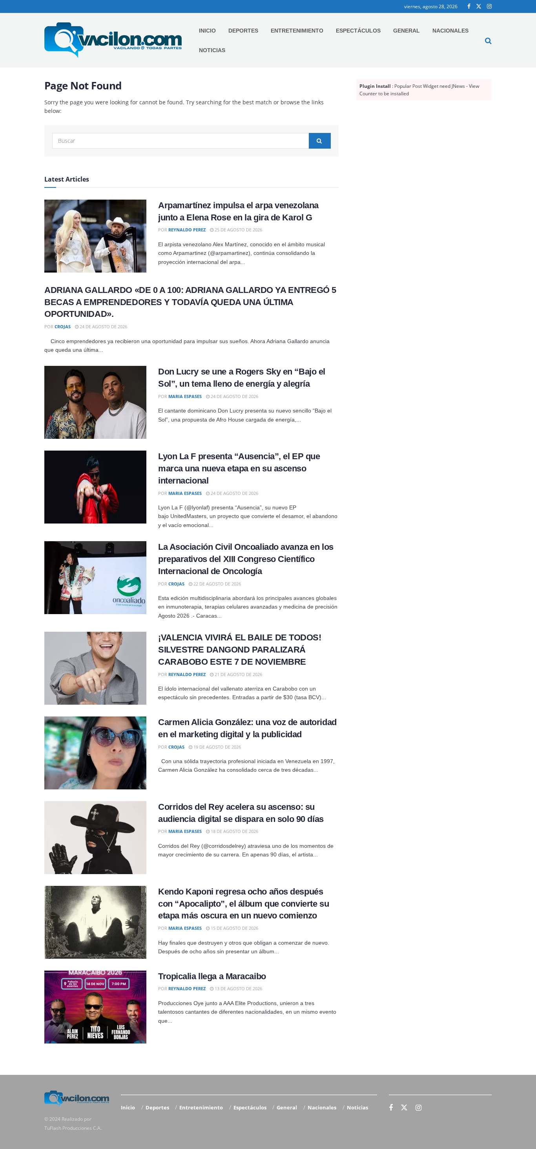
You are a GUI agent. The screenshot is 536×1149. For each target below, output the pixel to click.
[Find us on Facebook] (468, 6)
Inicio (207, 30)
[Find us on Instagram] (489, 6)
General (406, 30)
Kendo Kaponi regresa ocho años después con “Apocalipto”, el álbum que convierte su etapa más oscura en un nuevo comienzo (243, 904)
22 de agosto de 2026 (216, 584)
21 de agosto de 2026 (237, 674)
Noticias (212, 50)
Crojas (63, 326)
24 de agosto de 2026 (102, 326)
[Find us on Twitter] (478, 6)
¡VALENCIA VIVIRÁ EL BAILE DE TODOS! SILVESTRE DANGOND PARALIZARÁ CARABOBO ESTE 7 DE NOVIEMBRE (239, 650)
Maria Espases (185, 396)
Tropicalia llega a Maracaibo (212, 976)
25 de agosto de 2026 (237, 230)
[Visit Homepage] (113, 40)
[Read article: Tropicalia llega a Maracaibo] (95, 1007)
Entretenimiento (297, 30)
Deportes (243, 30)
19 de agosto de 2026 (216, 747)
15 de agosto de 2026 (234, 928)
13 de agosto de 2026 (237, 988)
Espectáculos (358, 30)
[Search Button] (488, 40)
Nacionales (450, 30)
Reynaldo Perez (187, 230)
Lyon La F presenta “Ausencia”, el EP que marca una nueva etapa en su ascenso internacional (239, 468)
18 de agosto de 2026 (234, 831)
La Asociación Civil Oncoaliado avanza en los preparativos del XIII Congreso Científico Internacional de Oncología (246, 559)
